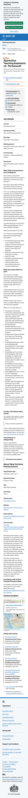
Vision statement (7, 771)
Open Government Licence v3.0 (12, 779)
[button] (17, 615)
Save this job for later (13, 84)
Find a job (5, 714)
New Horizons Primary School (14, 605)
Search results (11, 53)
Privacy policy (13, 762)
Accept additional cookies (14, 23)
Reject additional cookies (14, 27)
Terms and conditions (9, 764)
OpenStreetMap (17, 629)
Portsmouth (9, 694)
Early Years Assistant (11, 647)
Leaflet (6, 629)
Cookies (4, 762)
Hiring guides (6, 739)
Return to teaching (8, 720)
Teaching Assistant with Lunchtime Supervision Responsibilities (12, 672)
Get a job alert (10, 686)
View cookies (14, 31)
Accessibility (6, 766)
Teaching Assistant (11, 637)
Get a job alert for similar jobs (14, 79)
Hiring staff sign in (8, 736)
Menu (4, 45)
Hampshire (19, 694)
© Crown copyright (14, 794)
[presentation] (14, 615)
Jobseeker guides (7, 717)
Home (4, 53)
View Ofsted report (10, 501)
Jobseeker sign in (7, 711)
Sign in (4, 39)
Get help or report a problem (11, 749)
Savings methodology (9, 769)
